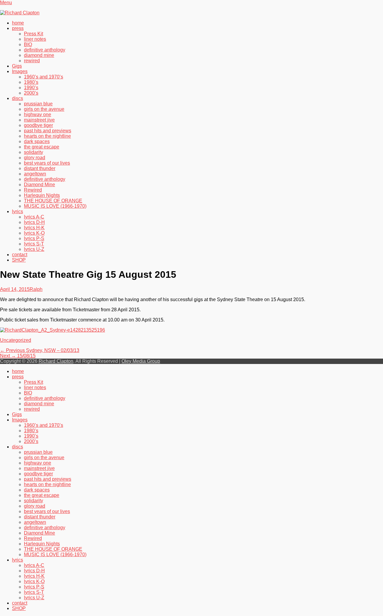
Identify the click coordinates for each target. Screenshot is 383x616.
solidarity (33, 152)
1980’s (31, 82)
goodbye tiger (38, 125)
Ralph (36, 289)
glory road (34, 157)
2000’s (31, 92)
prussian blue (38, 103)
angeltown (35, 173)
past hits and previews (47, 130)
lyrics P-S (34, 238)
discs (17, 98)
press (18, 28)
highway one (37, 114)
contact (19, 254)
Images (20, 71)
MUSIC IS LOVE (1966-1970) (55, 206)
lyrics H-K (34, 227)
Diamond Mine (39, 184)
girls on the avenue (44, 109)
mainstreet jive (39, 119)
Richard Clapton (56, 361)
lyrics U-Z (34, 249)
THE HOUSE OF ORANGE (53, 200)
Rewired (33, 189)
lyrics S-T (34, 243)
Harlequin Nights (42, 195)
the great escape (41, 146)
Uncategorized (15, 340)
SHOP (19, 260)
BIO (28, 44)
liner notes (35, 39)
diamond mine (39, 55)
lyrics (17, 211)
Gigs (17, 66)
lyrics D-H (34, 222)
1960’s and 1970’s (43, 76)
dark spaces (37, 141)
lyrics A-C (34, 216)
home (18, 22)
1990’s (31, 87)
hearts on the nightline (47, 136)
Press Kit (33, 33)
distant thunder (39, 168)
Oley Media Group (140, 361)
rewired (32, 60)
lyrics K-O (34, 233)
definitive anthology (44, 49)
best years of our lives (47, 163)
